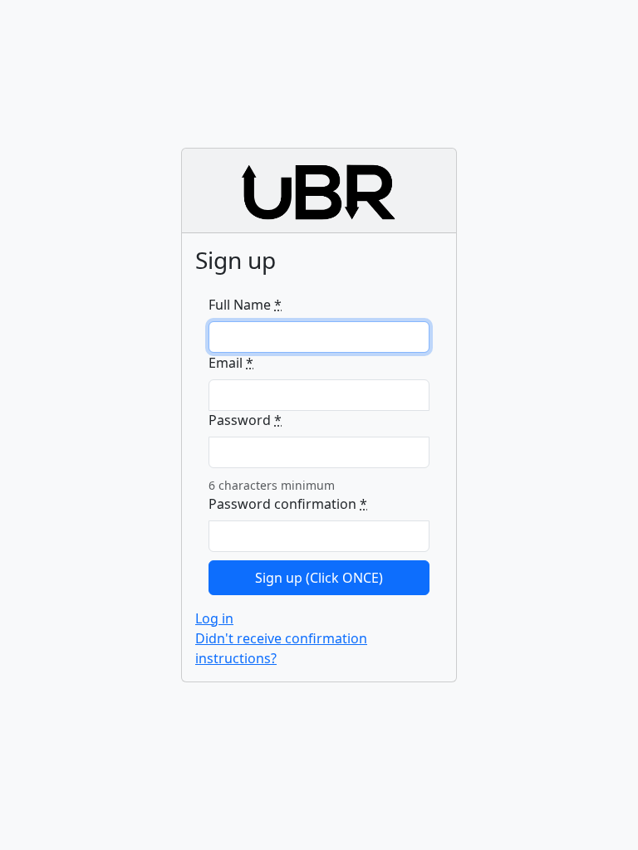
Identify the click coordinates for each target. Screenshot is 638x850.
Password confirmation (288, 504)
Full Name (245, 305)
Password (245, 420)
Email (231, 363)
